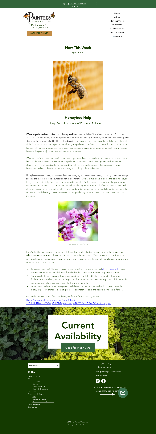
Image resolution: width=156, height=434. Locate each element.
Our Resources (117, 28)
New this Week (117, 21)
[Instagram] (98, 381)
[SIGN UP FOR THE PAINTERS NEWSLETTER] (123, 393)
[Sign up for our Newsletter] (74, 6)
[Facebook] (103, 381)
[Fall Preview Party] (72, 6)
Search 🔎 (117, 36)
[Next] (96, 4)
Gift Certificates (117, 32)
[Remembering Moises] (77, 6)
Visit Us (117, 17)
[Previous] (52, 4)
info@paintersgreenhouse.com (108, 371)
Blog (34, 397)
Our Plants (117, 25)
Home (117, 13)
